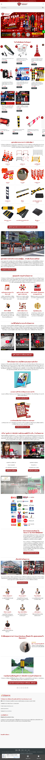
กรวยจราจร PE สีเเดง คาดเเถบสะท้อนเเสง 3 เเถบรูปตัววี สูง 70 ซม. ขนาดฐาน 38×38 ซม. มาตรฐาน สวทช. (37, 60)
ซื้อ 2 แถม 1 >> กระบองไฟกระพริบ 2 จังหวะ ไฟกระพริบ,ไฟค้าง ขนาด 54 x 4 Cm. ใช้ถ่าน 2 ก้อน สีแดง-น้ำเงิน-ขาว (7, 107)
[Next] (44, 127)
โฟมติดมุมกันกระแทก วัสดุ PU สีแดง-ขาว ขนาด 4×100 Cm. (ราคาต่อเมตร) (13, 130)
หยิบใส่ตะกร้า (4, 62)
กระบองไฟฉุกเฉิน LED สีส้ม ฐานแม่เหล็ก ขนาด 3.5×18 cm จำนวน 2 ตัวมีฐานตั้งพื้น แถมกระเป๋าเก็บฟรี (7, 84)
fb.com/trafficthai (8, 711)
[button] (1, 4)
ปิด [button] (36, 0)
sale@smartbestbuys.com (8, 705)
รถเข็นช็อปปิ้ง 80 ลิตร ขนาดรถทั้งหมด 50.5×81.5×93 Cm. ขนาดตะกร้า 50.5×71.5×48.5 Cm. (22, 59)
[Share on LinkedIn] (27, 688)
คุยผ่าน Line (28, 758)
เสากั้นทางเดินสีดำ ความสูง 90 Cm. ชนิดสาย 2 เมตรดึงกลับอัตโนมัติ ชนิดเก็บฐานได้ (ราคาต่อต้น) (28, 131)
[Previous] (1, 127)
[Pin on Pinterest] (25, 688)
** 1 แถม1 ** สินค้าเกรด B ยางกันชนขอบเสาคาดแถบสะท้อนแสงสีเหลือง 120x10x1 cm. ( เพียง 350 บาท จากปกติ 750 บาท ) (37, 84)
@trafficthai (6, 708)
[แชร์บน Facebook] (19, 688)
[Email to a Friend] (23, 688)
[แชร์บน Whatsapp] (17, 688)
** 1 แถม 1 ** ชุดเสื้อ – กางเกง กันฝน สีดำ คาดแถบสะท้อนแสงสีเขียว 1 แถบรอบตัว (22, 106)
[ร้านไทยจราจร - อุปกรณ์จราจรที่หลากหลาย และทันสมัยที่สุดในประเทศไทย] (22, 4)
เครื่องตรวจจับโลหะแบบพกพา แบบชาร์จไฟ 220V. (8, 59)
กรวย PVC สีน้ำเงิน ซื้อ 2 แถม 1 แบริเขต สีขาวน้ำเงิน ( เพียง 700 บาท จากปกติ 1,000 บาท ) (22, 83)
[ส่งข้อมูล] (43, 8)
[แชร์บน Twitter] (21, 688)
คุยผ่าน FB (39, 758)
